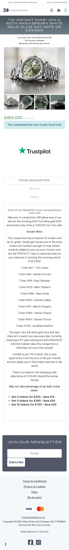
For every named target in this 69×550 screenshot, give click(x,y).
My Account (34, 497)
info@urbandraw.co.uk (33, 517)
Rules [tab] (34, 188)
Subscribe (16, 462)
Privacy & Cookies (34, 486)
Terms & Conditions (35, 481)
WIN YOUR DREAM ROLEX (21, 2)
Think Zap (43, 531)
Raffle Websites (28, 531)
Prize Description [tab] (34, 180)
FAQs (34, 492)
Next (60, 104)
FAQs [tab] (34, 197)
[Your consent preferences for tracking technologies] (6, 544)
